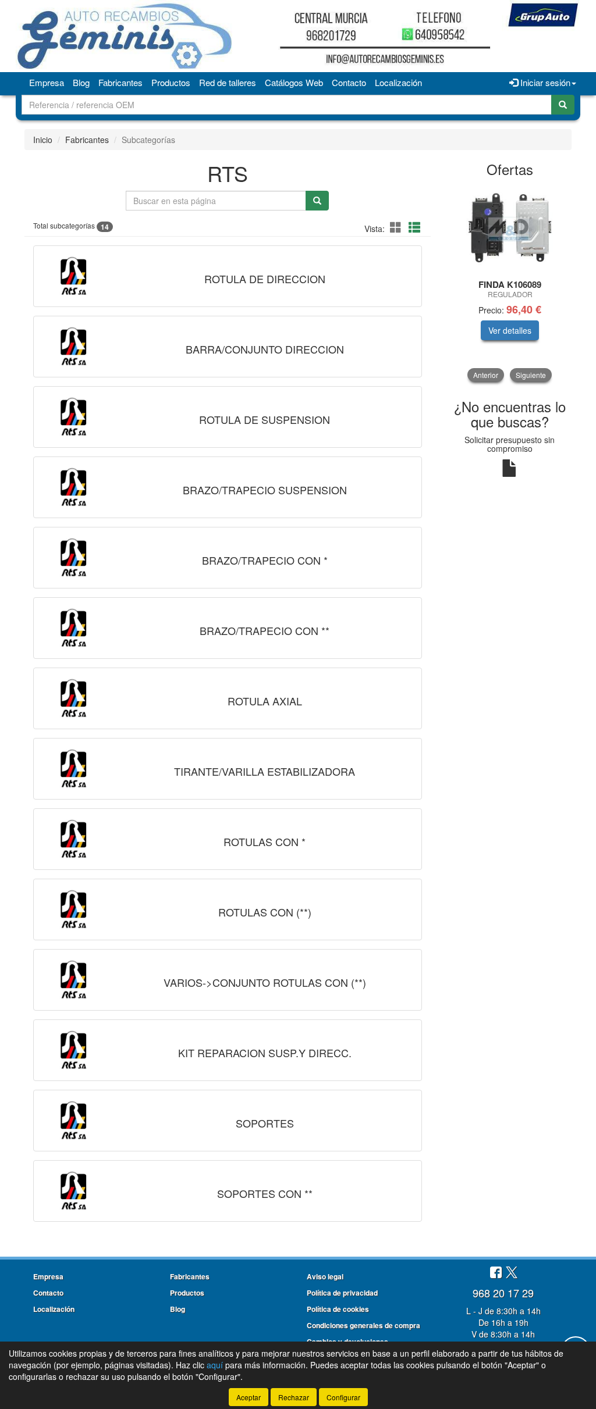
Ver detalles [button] (509, 330)
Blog (81, 82)
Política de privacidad (342, 1292)
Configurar (343, 1397)
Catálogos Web (294, 82)
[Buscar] (562, 105)
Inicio (42, 139)
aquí (215, 1365)
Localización (398, 82)
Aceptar (248, 1397)
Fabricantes (120, 82)
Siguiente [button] (531, 375)
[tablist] (510, 283)
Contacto (349, 82)
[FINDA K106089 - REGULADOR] (510, 229)
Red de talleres (227, 82)
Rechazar (293, 1397)
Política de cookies (338, 1309)
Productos (170, 82)
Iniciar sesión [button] (544, 82)
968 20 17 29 (503, 1292)
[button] (397, 227)
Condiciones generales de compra (363, 1325)
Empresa (46, 82)
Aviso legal (325, 1276)
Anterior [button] (485, 375)
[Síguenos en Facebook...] (495, 1273)
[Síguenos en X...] (511, 1273)
